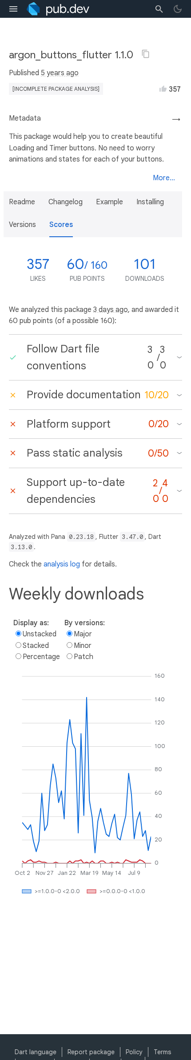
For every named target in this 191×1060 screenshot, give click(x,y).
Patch (83, 656)
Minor (83, 645)
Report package (91, 1052)
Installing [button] (150, 202)
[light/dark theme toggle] (177, 9)
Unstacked (39, 634)
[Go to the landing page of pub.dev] (58, 9)
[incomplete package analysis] (55, 88)
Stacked (36, 645)
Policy (134, 1052)
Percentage (41, 656)
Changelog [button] (65, 202)
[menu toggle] (13, 9)
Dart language (35, 1052)
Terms (162, 1052)
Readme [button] (22, 202)
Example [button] (109, 202)
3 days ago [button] (110, 309)
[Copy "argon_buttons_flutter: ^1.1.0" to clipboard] (145, 53)
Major (83, 634)
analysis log (62, 564)
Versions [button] (22, 224)
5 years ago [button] (60, 73)
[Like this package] (163, 88)
